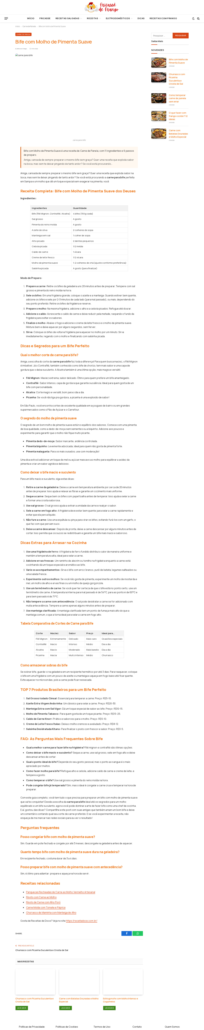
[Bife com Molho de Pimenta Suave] (79, 95)
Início (30, 18)
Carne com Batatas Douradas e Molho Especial (79, 1000)
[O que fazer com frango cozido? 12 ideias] (158, 116)
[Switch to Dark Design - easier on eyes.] (193, 18)
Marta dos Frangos (22, 48)
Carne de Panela (29, 26)
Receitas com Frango (163, 18)
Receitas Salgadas (67, 18)
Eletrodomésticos (118, 18)
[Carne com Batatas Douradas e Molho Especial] (79, 982)
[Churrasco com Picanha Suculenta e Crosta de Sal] (35, 982)
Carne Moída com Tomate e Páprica (46, 907)
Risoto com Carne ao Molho (41, 897)
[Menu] (6, 18)
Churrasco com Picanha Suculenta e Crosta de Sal (41, 950)
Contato (137, 1026)
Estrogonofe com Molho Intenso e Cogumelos (120, 1000)
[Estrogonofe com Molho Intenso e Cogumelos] (123, 982)
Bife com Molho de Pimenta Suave (178, 61)
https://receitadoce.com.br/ (81, 920)
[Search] (198, 18)
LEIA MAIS (21, 1008)
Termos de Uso (101, 1026)
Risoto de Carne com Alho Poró (43, 902)
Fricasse (44, 18)
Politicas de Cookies (67, 1026)
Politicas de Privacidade (32, 1026)
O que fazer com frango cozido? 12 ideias (178, 116)
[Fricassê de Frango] (102, 7)
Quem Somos (172, 1026)
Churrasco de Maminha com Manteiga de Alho (51, 912)
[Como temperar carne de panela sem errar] (158, 98)
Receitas (92, 18)
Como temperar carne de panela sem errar (177, 98)
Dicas (141, 18)
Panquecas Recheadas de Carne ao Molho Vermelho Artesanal (60, 892)
